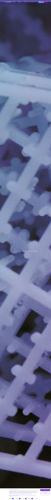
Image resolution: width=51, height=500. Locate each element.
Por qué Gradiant (19, 2)
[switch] (20, 498)
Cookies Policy (25, 493)
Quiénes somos (14, 2)
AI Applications (26, 1)
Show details (36, 498)
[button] (41, 2)
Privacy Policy (29, 493)
